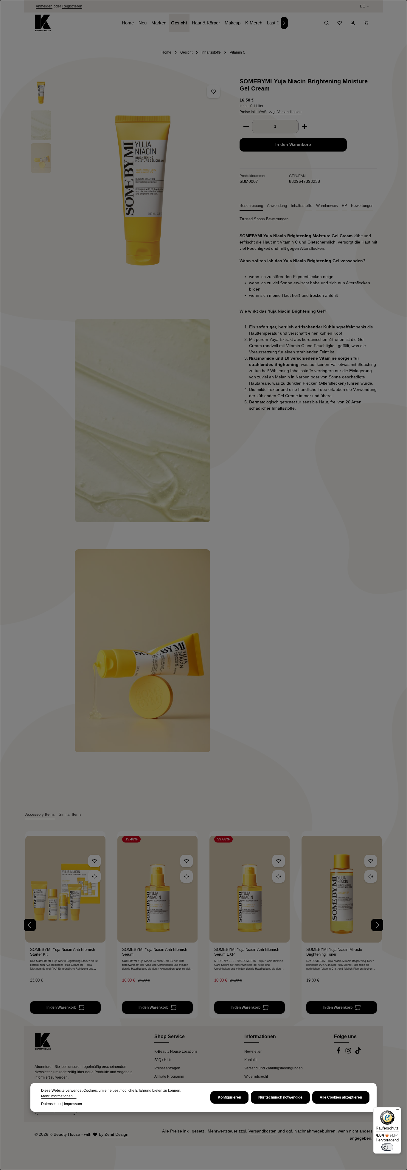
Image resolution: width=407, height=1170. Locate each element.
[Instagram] (348, 1053)
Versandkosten (262, 1131)
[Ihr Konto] (353, 23)
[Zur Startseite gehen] (43, 23)
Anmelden (44, 6)
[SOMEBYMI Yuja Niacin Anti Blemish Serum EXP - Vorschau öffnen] (278, 876)
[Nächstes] (284, 23)
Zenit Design (116, 1134)
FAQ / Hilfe (162, 1060)
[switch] (387, 1147)
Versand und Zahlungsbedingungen (273, 1068)
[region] (129, 423)
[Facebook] (339, 1053)
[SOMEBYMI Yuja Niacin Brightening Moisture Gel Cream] (142, 190)
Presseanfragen (167, 1068)
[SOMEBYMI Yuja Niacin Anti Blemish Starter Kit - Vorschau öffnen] (94, 876)
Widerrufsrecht (256, 1076)
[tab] (251, 206)
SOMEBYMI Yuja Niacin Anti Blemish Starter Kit (62, 952)
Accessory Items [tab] (40, 814)
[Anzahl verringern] (246, 126)
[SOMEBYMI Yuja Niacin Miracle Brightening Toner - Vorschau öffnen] (370, 876)
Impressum (73, 1104)
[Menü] (397, 1110)
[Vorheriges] (30, 925)
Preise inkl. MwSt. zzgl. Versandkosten (271, 112)
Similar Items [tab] (70, 814)
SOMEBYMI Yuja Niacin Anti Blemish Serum (154, 952)
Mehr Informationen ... (58, 1096)
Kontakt (250, 1060)
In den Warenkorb (293, 144)
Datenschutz (51, 1104)
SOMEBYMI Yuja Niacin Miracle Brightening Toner (334, 952)
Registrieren (72, 6)
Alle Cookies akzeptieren (341, 1097)
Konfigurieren (229, 1097)
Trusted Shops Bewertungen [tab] (264, 219)
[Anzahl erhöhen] (304, 126)
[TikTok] (358, 1053)
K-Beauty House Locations (176, 1051)
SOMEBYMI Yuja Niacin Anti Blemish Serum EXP (246, 952)
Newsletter (253, 1051)
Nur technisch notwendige (280, 1097)
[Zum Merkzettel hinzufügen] (213, 91)
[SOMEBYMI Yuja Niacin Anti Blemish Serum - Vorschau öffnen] (186, 876)
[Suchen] (327, 23)
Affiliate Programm (169, 1076)
